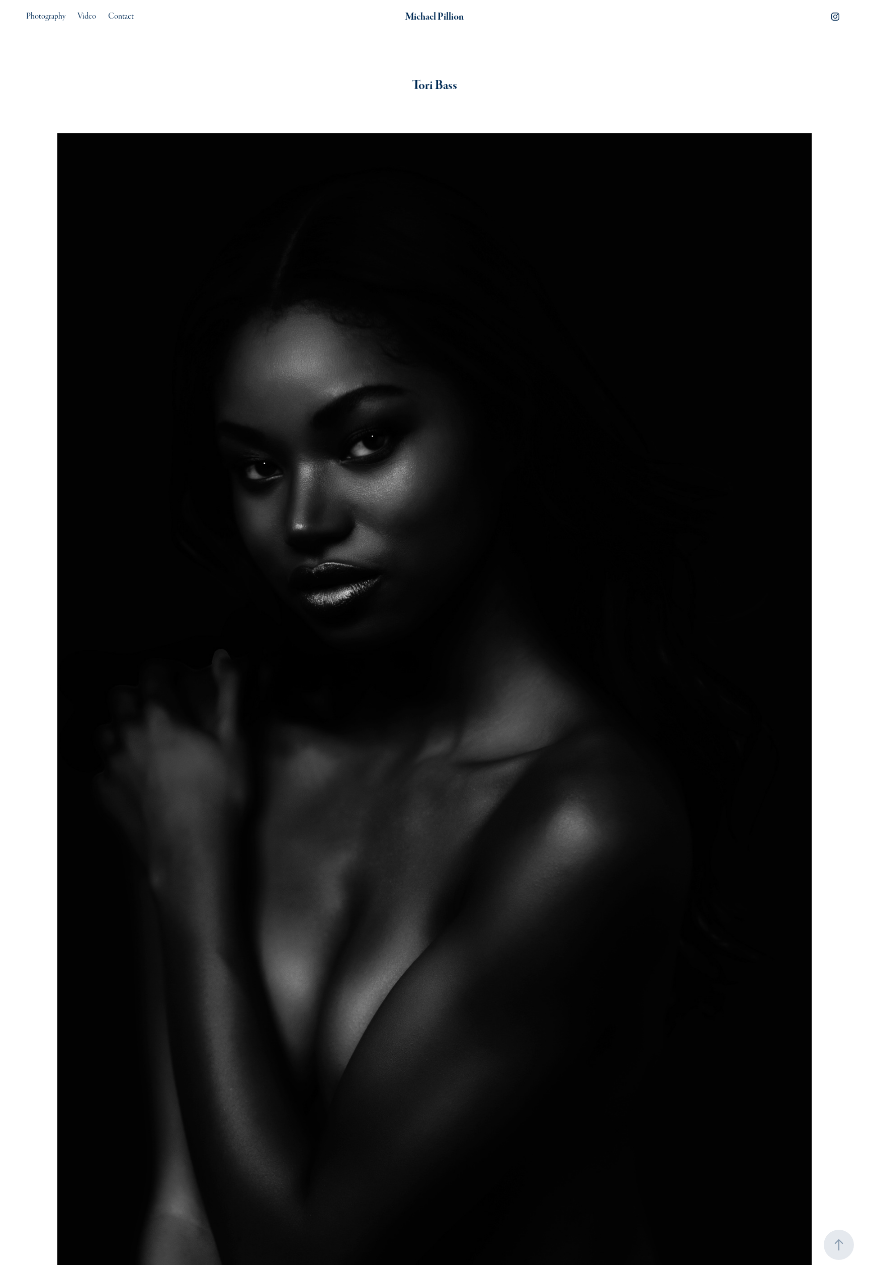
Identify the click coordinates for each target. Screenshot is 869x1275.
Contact (121, 16)
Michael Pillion (434, 16)
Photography (45, 16)
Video (86, 16)
